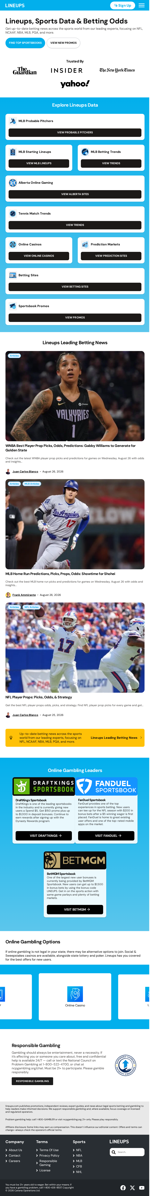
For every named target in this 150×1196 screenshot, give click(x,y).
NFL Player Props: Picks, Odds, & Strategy (38, 697)
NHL (79, 1172)
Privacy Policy (49, 1156)
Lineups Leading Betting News (114, 738)
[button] (142, 5)
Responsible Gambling (32, 1081)
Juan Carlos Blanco (25, 471)
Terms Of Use (49, 1150)
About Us (15, 1150)
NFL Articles (31, 607)
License (44, 1170)
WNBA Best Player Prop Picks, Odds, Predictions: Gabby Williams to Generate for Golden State (70, 448)
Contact (14, 1156)
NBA (79, 1156)
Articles (14, 355)
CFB (79, 1166)
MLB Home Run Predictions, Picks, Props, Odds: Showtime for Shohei (60, 573)
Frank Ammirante (24, 595)
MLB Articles (32, 483)
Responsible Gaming (48, 1163)
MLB (79, 1161)
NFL (79, 1150)
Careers (14, 1161)
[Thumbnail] (75, 396)
